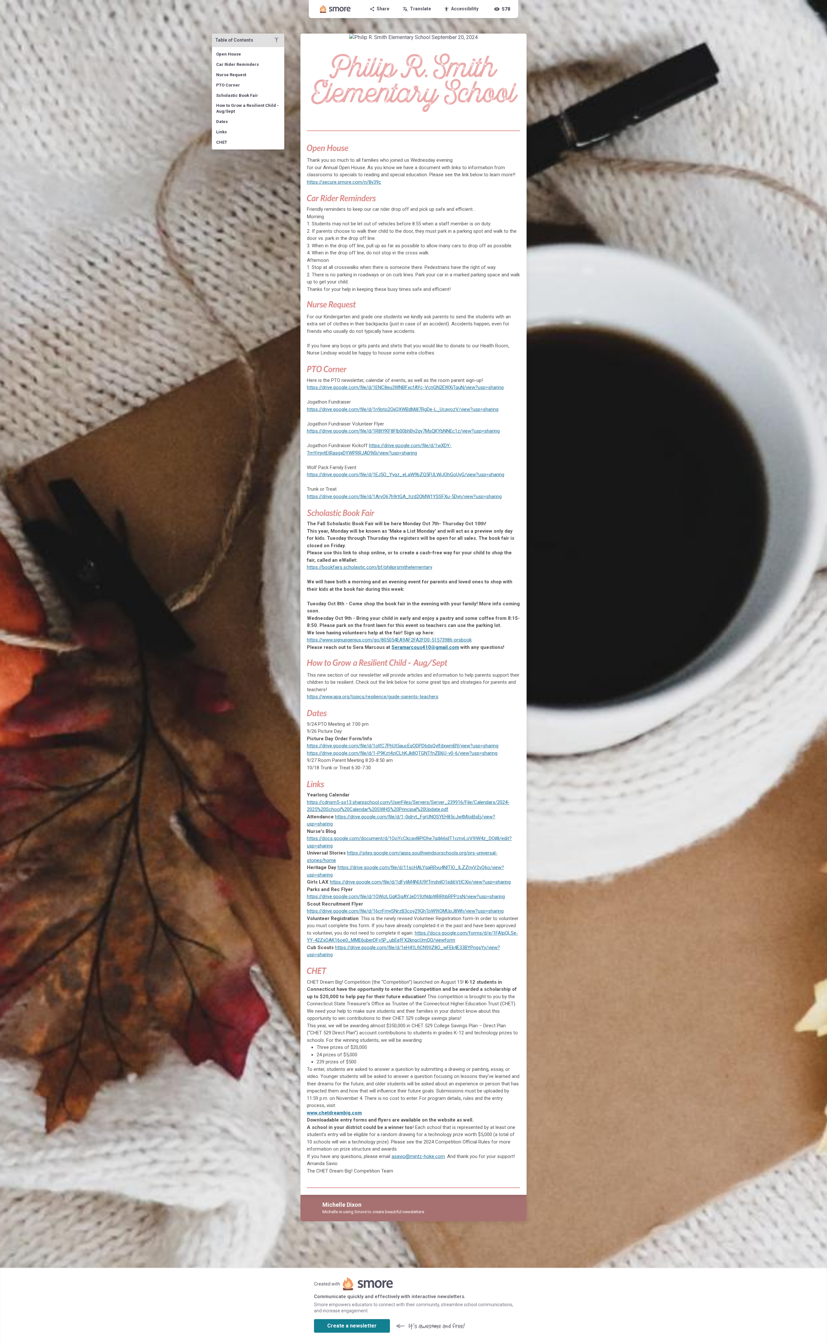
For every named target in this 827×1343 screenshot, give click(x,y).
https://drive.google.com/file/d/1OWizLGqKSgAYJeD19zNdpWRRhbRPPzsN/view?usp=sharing (406, 896)
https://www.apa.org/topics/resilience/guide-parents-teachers (372, 697)
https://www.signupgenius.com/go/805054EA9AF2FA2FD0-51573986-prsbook (389, 640)
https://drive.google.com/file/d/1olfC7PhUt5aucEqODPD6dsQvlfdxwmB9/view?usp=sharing (402, 746)
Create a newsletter (352, 1326)
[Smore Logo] (335, 9)
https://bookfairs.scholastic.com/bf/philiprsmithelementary (369, 567)
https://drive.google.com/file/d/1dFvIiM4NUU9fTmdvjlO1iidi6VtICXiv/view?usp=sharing (420, 882)
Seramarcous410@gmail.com (425, 647)
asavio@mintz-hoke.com (418, 1156)
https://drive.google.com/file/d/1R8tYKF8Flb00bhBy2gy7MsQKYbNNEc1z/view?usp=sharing (403, 431)
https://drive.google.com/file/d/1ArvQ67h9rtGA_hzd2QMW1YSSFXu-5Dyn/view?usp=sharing (404, 496)
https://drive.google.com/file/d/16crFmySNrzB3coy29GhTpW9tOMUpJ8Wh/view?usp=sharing (405, 911)
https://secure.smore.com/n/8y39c (344, 182)
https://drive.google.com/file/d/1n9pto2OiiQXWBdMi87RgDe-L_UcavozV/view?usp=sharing (402, 409)
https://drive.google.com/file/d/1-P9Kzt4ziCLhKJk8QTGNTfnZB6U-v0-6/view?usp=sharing (402, 753)
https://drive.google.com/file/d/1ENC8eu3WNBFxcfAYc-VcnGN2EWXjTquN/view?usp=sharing (405, 387)
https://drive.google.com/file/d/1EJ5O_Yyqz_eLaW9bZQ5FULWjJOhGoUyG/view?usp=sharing (405, 474)
